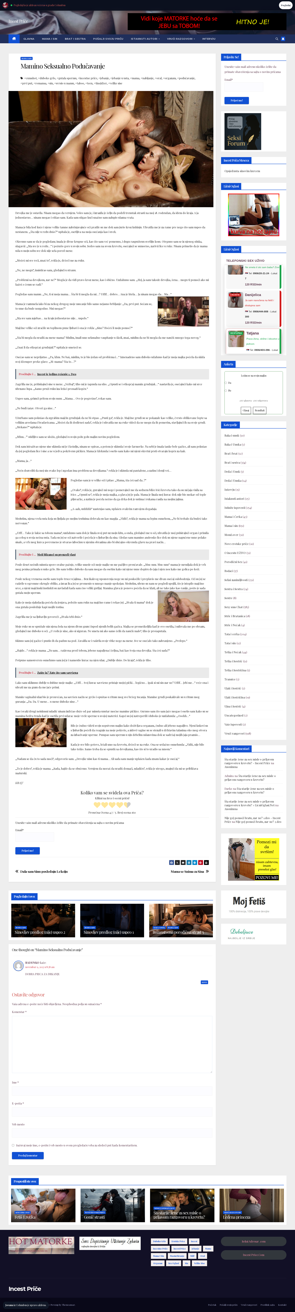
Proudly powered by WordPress (25, 1304)
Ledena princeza (236, 1217)
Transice (230, 679)
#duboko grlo (46, 78)
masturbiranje (177, 1256)
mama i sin (158, 1256)
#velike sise (115, 83)
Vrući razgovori (180, 38)
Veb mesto (18, 1124)
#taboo (79, 83)
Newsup (55, 1304)
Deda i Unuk (232, 472)
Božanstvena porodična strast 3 (178, 932)
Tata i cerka (231, 634)
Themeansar (68, 1304)
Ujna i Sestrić (232, 706)
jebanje (195, 1248)
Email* (19, 830)
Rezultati (259, 410)
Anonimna (231, 767)
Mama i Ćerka (233, 517)
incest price (180, 1248)
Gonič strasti (94, 1217)
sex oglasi (173, 1263)
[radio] (97, 805)
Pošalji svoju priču (108, 38)
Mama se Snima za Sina (187, 871)
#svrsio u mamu (64, 83)
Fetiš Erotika (25, 1217)
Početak (212, 1304)
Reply (204, 982)
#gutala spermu (66, 78)
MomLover (231, 535)
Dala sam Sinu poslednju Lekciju (44, 871)
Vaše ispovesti (233, 724)
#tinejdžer (100, 83)
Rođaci (228, 571)
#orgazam (169, 78)
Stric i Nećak (232, 625)
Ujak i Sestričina (234, 697)
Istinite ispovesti (234, 508)
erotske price (178, 1241)
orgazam (157, 1263)
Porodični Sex (233, 562)
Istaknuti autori (144, 38)
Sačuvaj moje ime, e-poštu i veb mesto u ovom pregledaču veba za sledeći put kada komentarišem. (76, 1145)
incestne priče (160, 1248)
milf (192, 1256)
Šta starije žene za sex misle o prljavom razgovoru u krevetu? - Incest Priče (249, 761)
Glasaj (246, 410)
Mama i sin (49, 38)
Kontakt (282, 1304)
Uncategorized (234, 715)
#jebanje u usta (119, 78)
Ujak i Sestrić (232, 688)
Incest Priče (18, 21)
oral (202, 1256)
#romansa (40, 83)
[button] (277, 39)
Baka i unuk (159, 927)
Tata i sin (230, 643)
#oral (158, 78)
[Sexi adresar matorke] (253, 859)
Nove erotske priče (236, 544)
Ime (15, 1082)
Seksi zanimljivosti (236, 580)
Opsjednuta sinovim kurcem (242, 171)
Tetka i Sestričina (235, 670)
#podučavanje (186, 78)
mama (208, 1248)
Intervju (208, 38)
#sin (50, 83)
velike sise (199, 1263)
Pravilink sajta (268, 1304)
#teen (89, 83)
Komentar (19, 1012)
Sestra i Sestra (233, 589)
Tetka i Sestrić (233, 661)
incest (194, 1241)
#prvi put (26, 83)
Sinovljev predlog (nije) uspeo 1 (109, 932)
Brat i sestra (75, 38)
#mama (134, 78)
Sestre (228, 598)
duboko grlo (159, 1241)
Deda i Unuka (232, 481)
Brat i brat (231, 453)
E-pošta (18, 1103)
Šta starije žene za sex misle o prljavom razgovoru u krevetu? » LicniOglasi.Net (249, 803)
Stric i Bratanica (234, 616)
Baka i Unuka (232, 444)
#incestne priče (87, 78)
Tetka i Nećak (233, 652)
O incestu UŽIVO (235, 553)
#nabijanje (147, 78)
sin (186, 1263)
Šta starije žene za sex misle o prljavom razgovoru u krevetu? (250, 778)
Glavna (28, 38)
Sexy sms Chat (233, 607)
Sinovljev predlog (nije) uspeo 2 (40, 932)
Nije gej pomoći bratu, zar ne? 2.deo (258, 822)
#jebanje (104, 78)
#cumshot (30, 78)
